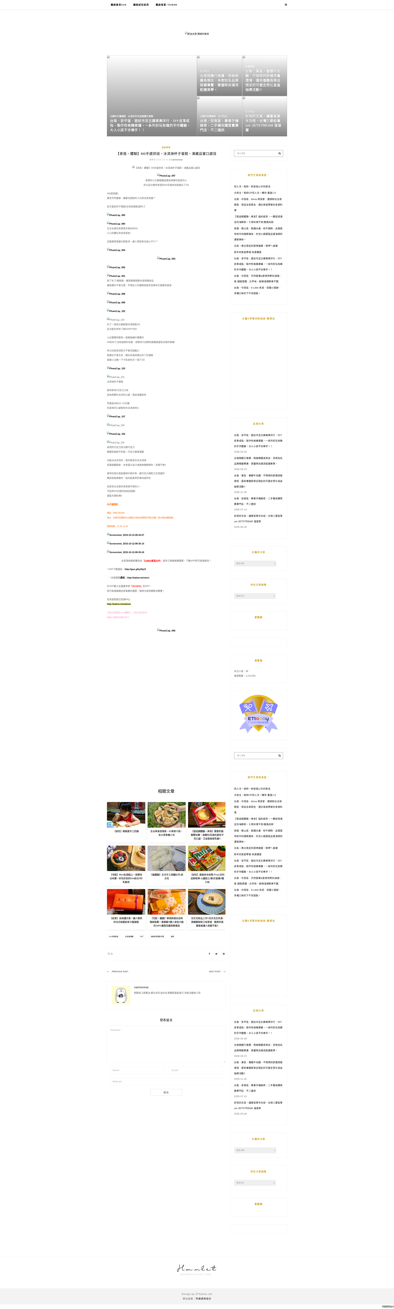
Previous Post (120, 972)
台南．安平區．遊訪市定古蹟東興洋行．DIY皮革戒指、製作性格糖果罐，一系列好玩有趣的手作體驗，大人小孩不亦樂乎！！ (258, 264)
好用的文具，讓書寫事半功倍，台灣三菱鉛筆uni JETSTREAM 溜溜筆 (258, 519)
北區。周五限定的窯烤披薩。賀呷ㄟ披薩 (256, 245)
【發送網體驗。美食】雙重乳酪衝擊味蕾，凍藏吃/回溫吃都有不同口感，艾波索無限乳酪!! (207, 835)
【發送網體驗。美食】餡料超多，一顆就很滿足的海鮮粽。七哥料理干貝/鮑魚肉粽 (258, 219)
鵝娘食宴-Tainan (166, 4)
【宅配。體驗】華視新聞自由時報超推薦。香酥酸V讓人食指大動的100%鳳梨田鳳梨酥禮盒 (167, 922)
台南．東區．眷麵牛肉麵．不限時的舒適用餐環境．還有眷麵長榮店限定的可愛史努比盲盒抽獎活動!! (258, 481)
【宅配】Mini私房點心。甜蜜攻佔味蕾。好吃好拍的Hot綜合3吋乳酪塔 (126, 878)
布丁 (142, 936)
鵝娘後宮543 (119, 4)
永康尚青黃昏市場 (157, 936)
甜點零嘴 (166, 148)
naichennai (177, 160)
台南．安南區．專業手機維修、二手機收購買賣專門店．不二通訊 (258, 501)
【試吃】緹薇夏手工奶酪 (126, 831)
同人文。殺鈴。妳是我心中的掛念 (252, 186)
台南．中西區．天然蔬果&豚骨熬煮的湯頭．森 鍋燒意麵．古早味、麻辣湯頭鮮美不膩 (258, 279)
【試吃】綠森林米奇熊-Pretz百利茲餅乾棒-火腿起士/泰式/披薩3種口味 (207, 878)
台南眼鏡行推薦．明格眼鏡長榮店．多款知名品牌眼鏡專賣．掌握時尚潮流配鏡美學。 (258, 461)
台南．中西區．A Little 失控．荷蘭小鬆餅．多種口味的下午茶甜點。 (257, 290)
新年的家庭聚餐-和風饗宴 (248, 252)
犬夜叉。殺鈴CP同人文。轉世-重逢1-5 (255, 192)
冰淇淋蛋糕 (129, 936)
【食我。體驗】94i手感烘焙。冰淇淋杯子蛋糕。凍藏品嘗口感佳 (166, 154)
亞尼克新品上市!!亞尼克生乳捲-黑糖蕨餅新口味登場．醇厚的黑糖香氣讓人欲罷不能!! (207, 922)
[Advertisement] (166, 676)
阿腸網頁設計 (203, 1298)
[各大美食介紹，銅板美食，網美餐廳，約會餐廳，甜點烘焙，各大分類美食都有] (167, 814)
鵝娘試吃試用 (141, 4)
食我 (172, 936)
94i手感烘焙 (113, 936)
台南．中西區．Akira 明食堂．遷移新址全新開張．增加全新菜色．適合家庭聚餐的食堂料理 (258, 205)
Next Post (215, 972)
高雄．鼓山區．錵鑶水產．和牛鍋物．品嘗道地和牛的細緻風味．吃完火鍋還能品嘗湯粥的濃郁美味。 (258, 234)
